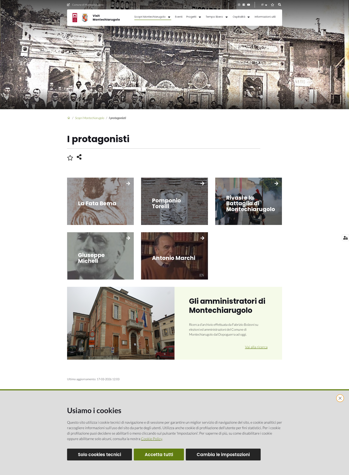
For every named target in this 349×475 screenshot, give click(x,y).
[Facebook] (243, 5)
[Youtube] (248, 5)
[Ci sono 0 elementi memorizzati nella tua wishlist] (272, 4)
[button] (264, 5)
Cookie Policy (151, 438)
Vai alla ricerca (256, 347)
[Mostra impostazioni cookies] (345, 237)
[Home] (68, 118)
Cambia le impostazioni (223, 455)
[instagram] (238, 5)
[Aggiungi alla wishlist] (70, 158)
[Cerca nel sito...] (279, 5)
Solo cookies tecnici (99, 455)
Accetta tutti (159, 455)
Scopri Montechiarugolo (89, 118)
